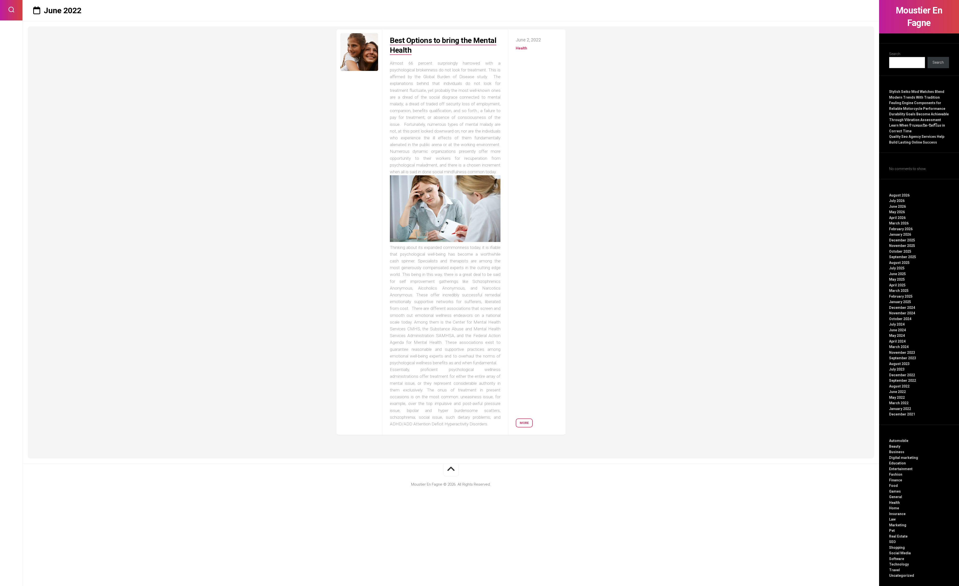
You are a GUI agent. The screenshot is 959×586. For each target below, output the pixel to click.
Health (894, 503)
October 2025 (900, 251)
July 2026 (897, 201)
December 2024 (902, 308)
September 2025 (902, 257)
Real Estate (898, 536)
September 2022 (902, 381)
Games (895, 491)
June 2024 (897, 330)
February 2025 (901, 296)
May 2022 (897, 397)
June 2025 (897, 274)
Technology (899, 564)
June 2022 (897, 392)
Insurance (897, 514)
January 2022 (900, 409)
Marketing (897, 525)
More (524, 423)
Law (892, 519)
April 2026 (897, 218)
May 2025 (897, 279)
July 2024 (897, 324)
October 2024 (900, 319)
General (895, 497)
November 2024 (902, 313)
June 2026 (897, 206)
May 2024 (897, 336)
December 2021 (902, 414)
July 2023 (897, 369)
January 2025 (900, 302)
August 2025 (899, 263)
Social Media (900, 553)
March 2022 (899, 403)
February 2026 (901, 229)
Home (894, 508)
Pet (892, 531)
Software (896, 559)
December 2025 (902, 240)
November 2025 (902, 246)
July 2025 (897, 268)
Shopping (897, 548)
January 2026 (900, 234)
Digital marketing (903, 458)
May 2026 (897, 212)
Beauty (894, 446)
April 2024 (897, 341)
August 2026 (899, 195)
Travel (894, 570)
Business (896, 452)
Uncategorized (901, 576)
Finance (895, 480)
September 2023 (902, 358)
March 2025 (899, 291)
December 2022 (902, 375)
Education (897, 463)
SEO (892, 542)
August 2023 (899, 364)
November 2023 (902, 353)
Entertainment (901, 469)
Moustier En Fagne (919, 16)
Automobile (898, 441)
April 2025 (897, 285)
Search (894, 54)
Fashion (895, 474)
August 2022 (899, 386)
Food (893, 486)
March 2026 (899, 223)
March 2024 (899, 347)
